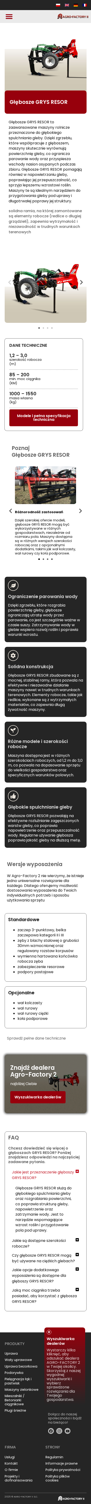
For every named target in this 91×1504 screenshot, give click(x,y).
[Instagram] (59, 1431)
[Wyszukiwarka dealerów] (49, 1332)
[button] (9, 282)
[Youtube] (68, 1431)
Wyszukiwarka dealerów (37, 1097)
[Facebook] (51, 1431)
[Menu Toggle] (9, 16)
